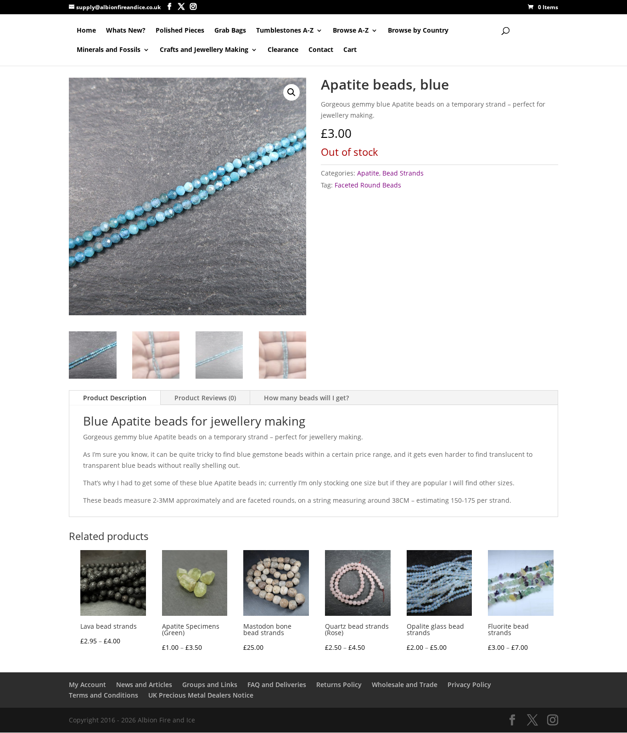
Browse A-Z (351, 30)
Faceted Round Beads (368, 185)
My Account (87, 684)
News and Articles (144, 684)
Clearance (283, 50)
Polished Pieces (180, 30)
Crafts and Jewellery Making (204, 50)
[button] (291, 92)
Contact (320, 50)
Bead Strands (403, 173)
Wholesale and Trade (404, 684)
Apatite (368, 173)
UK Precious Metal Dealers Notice (200, 695)
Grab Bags (230, 30)
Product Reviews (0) (205, 397)
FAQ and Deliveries (276, 684)
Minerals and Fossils (108, 50)
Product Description (114, 397)
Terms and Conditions (103, 695)
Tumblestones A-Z (285, 30)
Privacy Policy (469, 684)
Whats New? (126, 30)
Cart (350, 50)
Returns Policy (339, 684)
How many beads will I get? (306, 397)
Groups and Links (209, 684)
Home (86, 30)
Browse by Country (418, 30)
